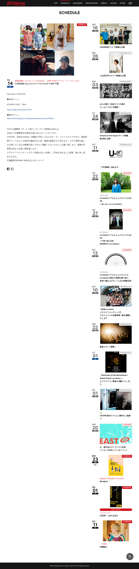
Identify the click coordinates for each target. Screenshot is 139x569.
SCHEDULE (65, 3)
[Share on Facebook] (8, 169)
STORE (122, 3)
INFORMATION (91, 3)
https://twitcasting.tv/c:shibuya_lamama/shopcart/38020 (30, 118)
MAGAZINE (77, 3)
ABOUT (104, 3)
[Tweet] (12, 169)
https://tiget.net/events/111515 (19, 110)
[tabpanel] (47, 49)
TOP (55, 3)
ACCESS (113, 3)
